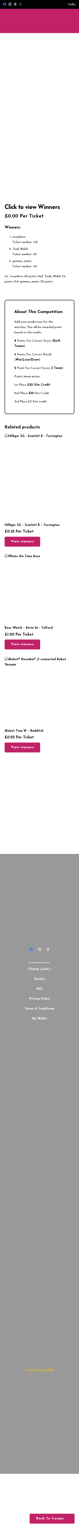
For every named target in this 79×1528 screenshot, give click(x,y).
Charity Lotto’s (39, 969)
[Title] (48, 949)
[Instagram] (10, 4)
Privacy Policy (39, 999)
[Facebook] (4, 4)
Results (39, 979)
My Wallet (39, 1018)
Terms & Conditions (39, 1008)
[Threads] (15, 4)
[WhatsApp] (20, 4)
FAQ (39, 989)
